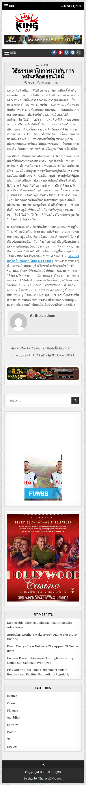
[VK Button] (72, 52)
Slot (10, 739)
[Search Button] (78, 52)
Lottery (12, 724)
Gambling (13, 717)
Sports (12, 746)
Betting (12, 696)
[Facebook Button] (54, 52)
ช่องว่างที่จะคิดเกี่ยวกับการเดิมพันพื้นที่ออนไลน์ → (43, 348)
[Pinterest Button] (60, 52)
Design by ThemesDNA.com (43, 778)
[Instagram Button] (66, 52)
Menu (12, 6)
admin (31, 82)
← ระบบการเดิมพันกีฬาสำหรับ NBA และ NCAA (43, 355)
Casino (44, 65)
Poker (11, 732)
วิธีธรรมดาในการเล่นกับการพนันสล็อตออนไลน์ (43, 73)
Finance (12, 710)
